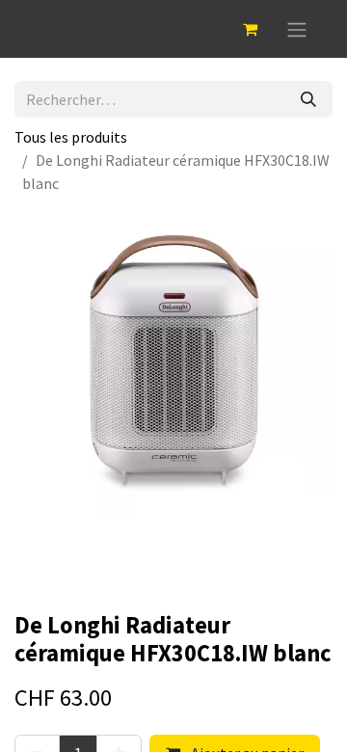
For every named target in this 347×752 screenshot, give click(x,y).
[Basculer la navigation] (297, 29)
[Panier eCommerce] (249, 29)
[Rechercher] (308, 99)
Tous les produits (70, 137)
